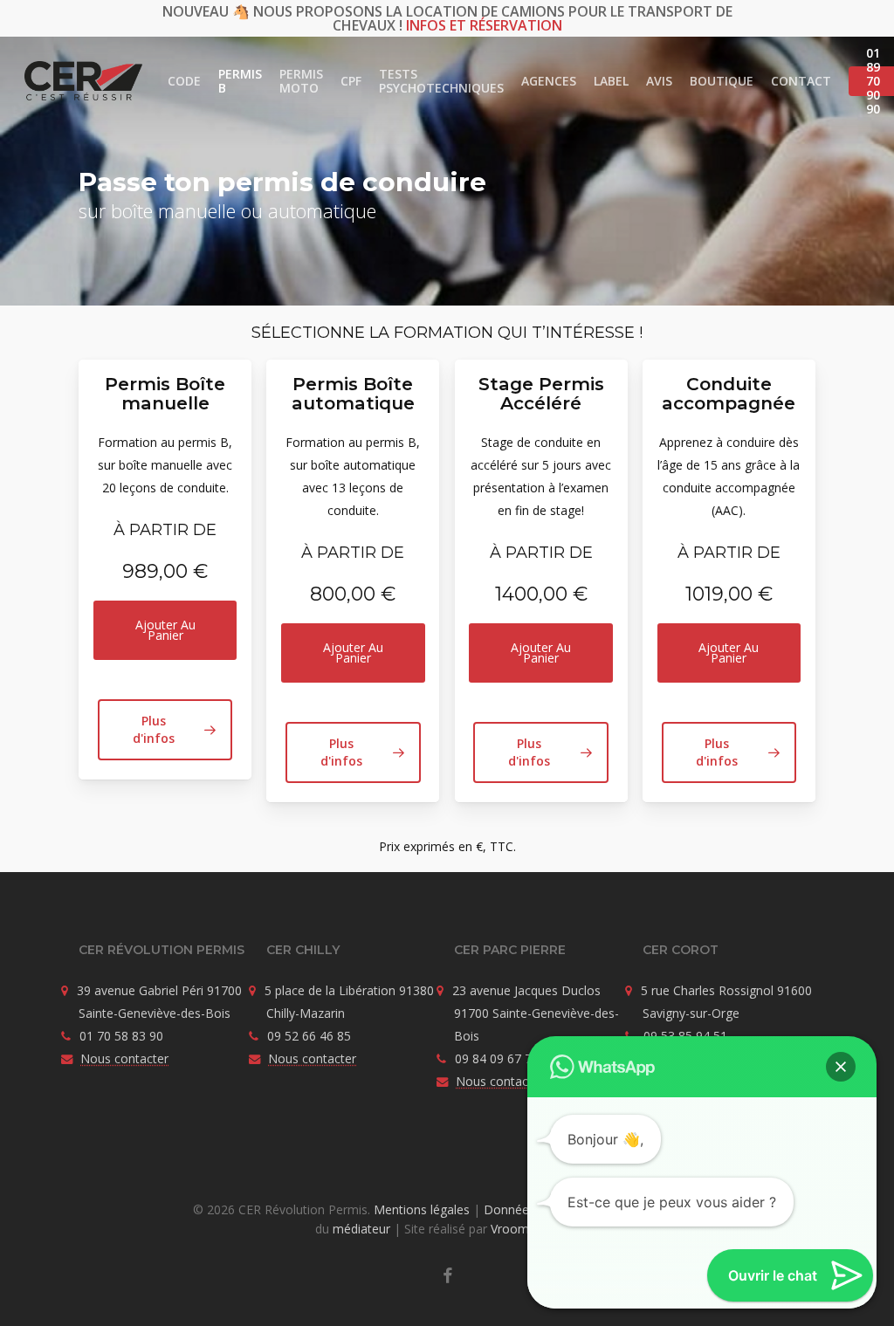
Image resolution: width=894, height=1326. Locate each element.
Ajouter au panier (165, 629)
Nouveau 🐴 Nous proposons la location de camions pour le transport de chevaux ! (447, 18)
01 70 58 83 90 (121, 1035)
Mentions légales (422, 1209)
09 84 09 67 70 (497, 1058)
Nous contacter (124, 1058)
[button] (165, 729)
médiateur (361, 1228)
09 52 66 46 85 (309, 1035)
